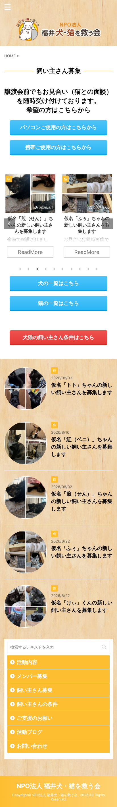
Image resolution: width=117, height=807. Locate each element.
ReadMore (30, 252)
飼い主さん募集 (35, 690)
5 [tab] (54, 269)
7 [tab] (71, 269)
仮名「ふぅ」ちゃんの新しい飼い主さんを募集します (87, 224)
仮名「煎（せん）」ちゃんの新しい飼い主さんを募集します (30, 224)
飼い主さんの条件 (37, 704)
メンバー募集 (32, 676)
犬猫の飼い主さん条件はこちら (58, 337)
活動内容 (27, 662)
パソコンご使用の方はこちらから (58, 127)
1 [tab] (20, 269)
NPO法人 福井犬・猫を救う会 (58, 786)
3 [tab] (37, 269)
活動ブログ (29, 732)
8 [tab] (80, 269)
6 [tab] (63, 269)
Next (107, 224)
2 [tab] (29, 269)
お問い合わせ (32, 746)
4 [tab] (46, 269)
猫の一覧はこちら (58, 303)
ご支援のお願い (35, 718)
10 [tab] (97, 269)
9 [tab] (88, 269)
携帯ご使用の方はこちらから (58, 147)
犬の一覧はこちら (58, 283)
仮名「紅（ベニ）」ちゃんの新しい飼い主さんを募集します (81, 446)
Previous (9, 224)
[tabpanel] (30, 219)
